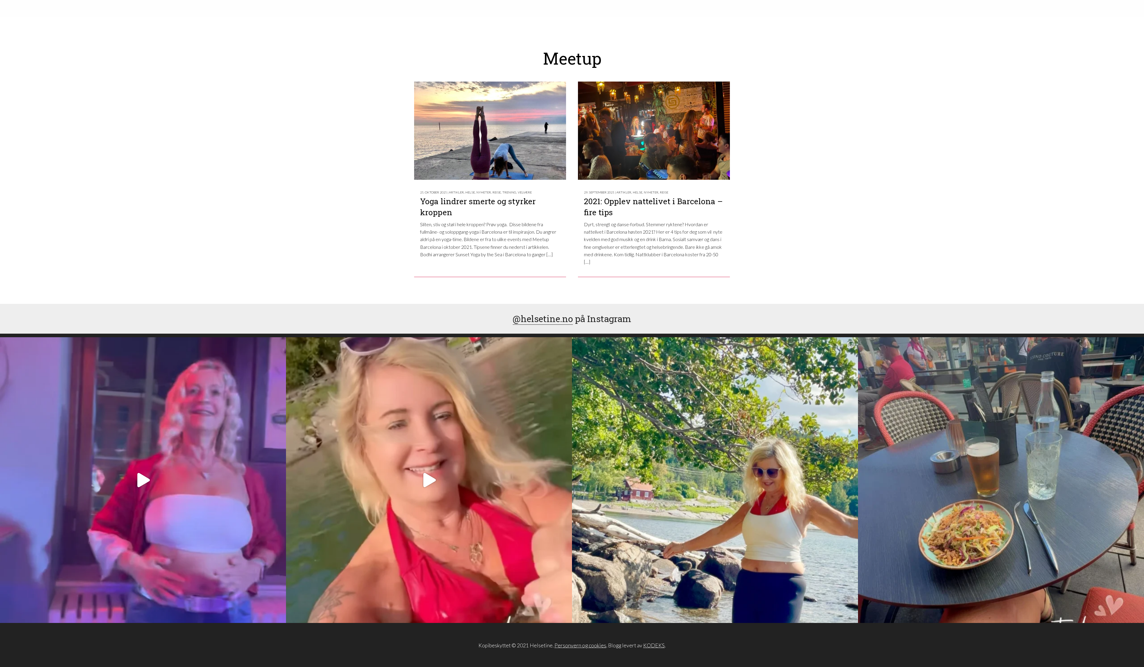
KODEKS (654, 645)
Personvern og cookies (580, 645)
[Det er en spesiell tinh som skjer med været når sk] (429, 480)
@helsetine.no (543, 318)
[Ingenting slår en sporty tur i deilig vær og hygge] (715, 480)
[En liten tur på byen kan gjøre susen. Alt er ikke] (143, 480)
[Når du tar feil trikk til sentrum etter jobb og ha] (1001, 480)
